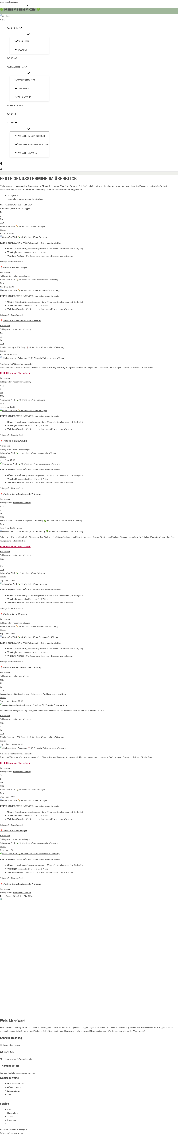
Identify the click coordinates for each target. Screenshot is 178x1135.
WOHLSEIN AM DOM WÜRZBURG (31, 136)
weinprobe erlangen (16, 198)
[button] (20, 28)
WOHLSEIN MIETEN (15, 66)
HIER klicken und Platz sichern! (15, 373)
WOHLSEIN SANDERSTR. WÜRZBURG (33, 144)
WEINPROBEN (13, 28)
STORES (10, 122)
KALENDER (22, 50)
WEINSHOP (12, 58)
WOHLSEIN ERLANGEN (27, 153)
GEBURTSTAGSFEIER (26, 80)
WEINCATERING (24, 97)
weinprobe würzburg (34, 198)
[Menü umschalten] (28, 34)
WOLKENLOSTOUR (15, 105)
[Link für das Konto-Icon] (1, 169)
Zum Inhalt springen (9, 1)
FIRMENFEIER (23, 88)
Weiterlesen (5, 272)
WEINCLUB (11, 114)
